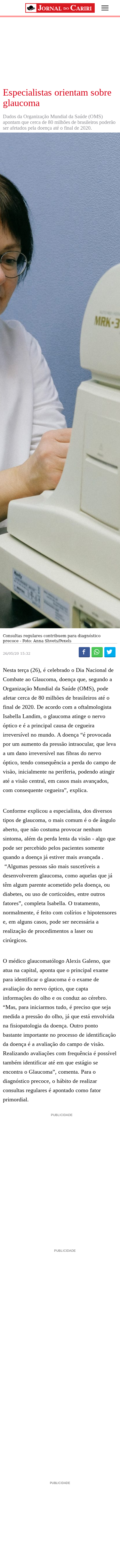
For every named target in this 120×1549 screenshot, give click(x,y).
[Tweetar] (110, 652)
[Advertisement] (60, 1178)
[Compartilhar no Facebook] (84, 652)
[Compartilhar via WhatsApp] (97, 652)
